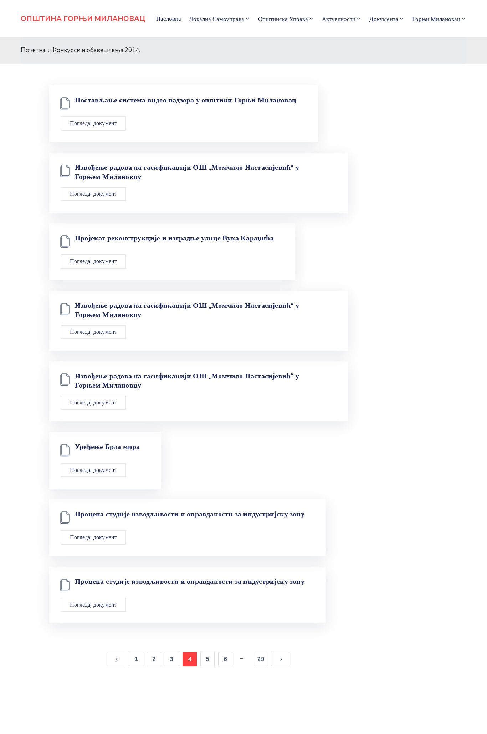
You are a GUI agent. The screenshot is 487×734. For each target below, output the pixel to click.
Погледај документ (93, 123)
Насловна (168, 18)
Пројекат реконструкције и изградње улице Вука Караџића (174, 238)
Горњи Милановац (436, 18)
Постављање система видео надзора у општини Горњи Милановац (186, 100)
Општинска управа (283, 18)
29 (261, 659)
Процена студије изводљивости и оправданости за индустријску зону (189, 514)
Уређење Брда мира (107, 446)
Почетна (33, 50)
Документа (383, 18)
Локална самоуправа (216, 18)
